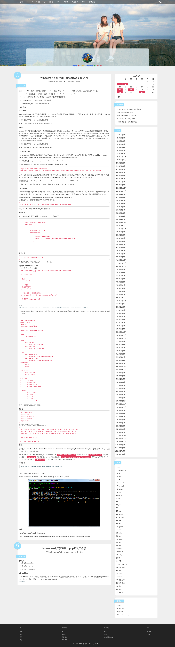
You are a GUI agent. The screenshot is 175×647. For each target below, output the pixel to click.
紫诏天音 (64, 637)
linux (120, 508)
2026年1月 (122, 153)
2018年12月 (122, 401)
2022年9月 (122, 269)
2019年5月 (122, 385)
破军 (21, 631)
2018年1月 (122, 432)
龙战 (21, 634)
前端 (120, 558)
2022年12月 (122, 260)
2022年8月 (122, 272)
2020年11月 (122, 335)
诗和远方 (92, 2)
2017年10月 (122, 441)
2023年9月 (122, 232)
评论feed (121, 612)
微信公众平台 (123, 564)
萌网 (83, 2)
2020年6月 (122, 351)
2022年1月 (122, 294)
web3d (120, 552)
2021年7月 (122, 310)
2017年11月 (122, 438)
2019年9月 (122, 373)
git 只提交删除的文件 (125, 112)
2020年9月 (122, 341)
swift (120, 533)
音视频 (120, 592)
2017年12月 (122, 435)
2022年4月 (122, 285)
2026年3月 (122, 150)
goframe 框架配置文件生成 (127, 115)
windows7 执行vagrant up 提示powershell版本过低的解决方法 (41, 466)
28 (142, 92)
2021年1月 (122, 329)
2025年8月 (122, 166)
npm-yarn (121, 517)
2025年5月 (122, 172)
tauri (119, 536)
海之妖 (64, 631)
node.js (120, 514)
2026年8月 (122, 135)
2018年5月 (122, 420)
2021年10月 (122, 304)
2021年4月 (122, 319)
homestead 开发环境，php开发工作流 (64, 548)
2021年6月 (122, 313)
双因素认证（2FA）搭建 (126, 118)
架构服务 (121, 567)
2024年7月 (122, 200)
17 (120, 89)
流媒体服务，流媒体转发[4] (127, 122)
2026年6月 (122, 141)
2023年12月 (122, 222)
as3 (119, 476)
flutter (120, 492)
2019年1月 (122, 398)
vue (119, 545)
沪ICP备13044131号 (95, 644)
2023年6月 (122, 241)
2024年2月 (122, 216)
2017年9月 (122, 445)
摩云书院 (64, 640)
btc (119, 480)
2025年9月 (122, 163)
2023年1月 (122, 257)
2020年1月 (122, 363)
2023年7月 (122, 238)
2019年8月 (122, 376)
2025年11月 (122, 160)
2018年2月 (122, 429)
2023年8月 (122, 235)
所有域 (66, 2)
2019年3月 (122, 391)
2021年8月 (122, 307)
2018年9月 (122, 410)
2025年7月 (122, 169)
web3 (120, 548)
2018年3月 (122, 426)
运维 (120, 586)
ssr (119, 530)
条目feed (121, 608)
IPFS (120, 501)
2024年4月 (122, 210)
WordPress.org (123, 615)
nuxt (119, 520)
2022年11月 (122, 263)
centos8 (121, 486)
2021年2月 (122, 326)
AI (27, 2)
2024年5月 (122, 207)
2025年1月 (122, 185)
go (119, 498)
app (119, 473)
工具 (23, 86)
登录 (120, 605)
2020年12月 (122, 332)
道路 (120, 589)
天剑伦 (64, 634)
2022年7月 (122, 276)
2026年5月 (122, 144)
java (119, 505)
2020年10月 (122, 338)
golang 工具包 (48, 2)
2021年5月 (122, 316)
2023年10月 (122, 229)
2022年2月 (122, 291)
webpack (121, 555)
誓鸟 (105, 634)
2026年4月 (122, 147)
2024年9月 (122, 194)
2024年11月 (122, 191)
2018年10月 (122, 407)
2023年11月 (122, 225)
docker (120, 489)
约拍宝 (148, 634)
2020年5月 (122, 354)
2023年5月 (122, 244)
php (20, 86)
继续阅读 (22, 581)
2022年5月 (122, 282)
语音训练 (121, 583)
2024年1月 (122, 219)
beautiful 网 (36, 2)
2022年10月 (122, 266)
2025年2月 (122, 182)
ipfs (58, 2)
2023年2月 (122, 254)
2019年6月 (122, 382)
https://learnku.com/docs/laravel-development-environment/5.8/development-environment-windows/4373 (53, 308)
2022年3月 (122, 288)
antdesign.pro (122, 470)
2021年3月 (122, 323)
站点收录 (75, 2)
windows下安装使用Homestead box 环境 (64, 77)
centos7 (121, 483)
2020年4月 (122, 357)
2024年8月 (122, 197)
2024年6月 (122, 204)
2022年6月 (122, 279)
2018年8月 (122, 413)
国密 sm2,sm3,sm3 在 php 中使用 (129, 109)
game (120, 495)
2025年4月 (122, 175)
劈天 (21, 637)
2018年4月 (122, 423)
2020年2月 (122, 360)
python (120, 527)
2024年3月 (122, 213)
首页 (21, 2)
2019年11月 (122, 369)
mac (119, 511)
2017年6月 (122, 454)
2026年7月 (122, 138)
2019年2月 (122, 395)
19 (131, 89)
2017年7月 (122, 451)
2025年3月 (122, 178)
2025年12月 (122, 157)
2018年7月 (122, 416)
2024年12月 (122, 188)
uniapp (120, 539)
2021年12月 (122, 297)
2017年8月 (122, 448)
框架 (120, 570)
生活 (120, 573)
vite (119, 542)
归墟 (21, 640)
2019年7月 (122, 379)
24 (120, 92)
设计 (120, 577)
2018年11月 (122, 404)
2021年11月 (122, 301)
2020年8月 (122, 344)
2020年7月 (122, 348)
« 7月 (119, 97)
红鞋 (105, 631)
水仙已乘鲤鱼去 (108, 637)
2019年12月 (122, 366)
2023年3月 (122, 250)
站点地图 (149, 631)
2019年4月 (122, 388)
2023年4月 (122, 247)
